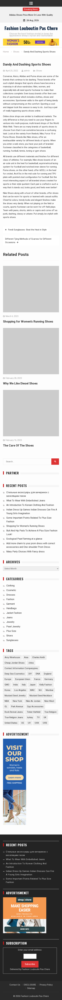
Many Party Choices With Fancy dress (25, 551)
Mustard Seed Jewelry (15, 695)
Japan (32, 684)
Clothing (10, 585)
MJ (40, 690)
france (37, 679)
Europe (8, 679)
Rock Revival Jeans (14, 712)
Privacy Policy (46, 984)
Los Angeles (20, 690)
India (15, 684)
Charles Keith (38, 657)
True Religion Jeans (14, 717)
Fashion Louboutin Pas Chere (31, 28)
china (31, 663)
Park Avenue (17, 706)
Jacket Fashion (14, 613)
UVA (37, 723)
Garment (10, 603)
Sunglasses (12, 640)
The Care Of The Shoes (18, 445)
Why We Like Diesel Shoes (20, 383)
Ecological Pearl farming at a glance (24, 538)
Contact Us (15, 984)
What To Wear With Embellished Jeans (25, 500)
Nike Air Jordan (33, 701)
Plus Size (11, 631)
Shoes (39, 71)
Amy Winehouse (12, 657)
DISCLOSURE (30, 984)
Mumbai (49, 690)
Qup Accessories (35, 706)
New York (17, 701)
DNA (38, 673)
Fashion (10, 599)
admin (27, 71)
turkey (30, 717)
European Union (22, 679)
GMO (7, 684)
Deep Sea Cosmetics (15, 673)
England (47, 673)
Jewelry (10, 622)
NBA (7, 701)
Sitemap (31, 988)
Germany (48, 679)
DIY (30, 673)
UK (45, 717)
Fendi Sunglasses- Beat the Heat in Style (27, 229)
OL (6, 706)
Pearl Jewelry (13, 626)
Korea (7, 690)
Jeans (9, 617)
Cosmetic (11, 590)
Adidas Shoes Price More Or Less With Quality (31, 15)
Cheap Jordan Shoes (15, 663)
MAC (32, 690)
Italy (24, 684)
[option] (30, 15)
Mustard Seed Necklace (41, 695)
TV (38, 717)
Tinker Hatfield (33, 712)
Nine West (49, 701)
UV (29, 723)
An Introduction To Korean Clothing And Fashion (30, 505)
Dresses (10, 594)
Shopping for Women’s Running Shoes (28, 321)
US (22, 723)
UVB (45, 723)
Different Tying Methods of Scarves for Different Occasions (28, 241)
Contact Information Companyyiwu (21, 668)
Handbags (11, 608)
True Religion (50, 712)
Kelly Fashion (46, 684)
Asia (26, 657)
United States (11, 723)
